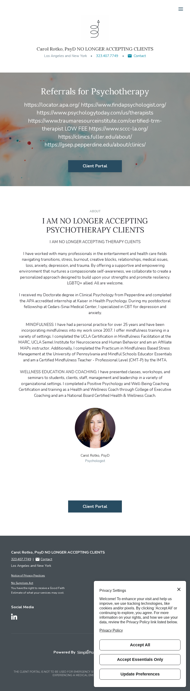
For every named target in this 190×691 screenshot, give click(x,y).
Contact (140, 56)
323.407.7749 (107, 56)
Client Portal (95, 166)
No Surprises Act (22, 583)
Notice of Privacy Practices (28, 575)
